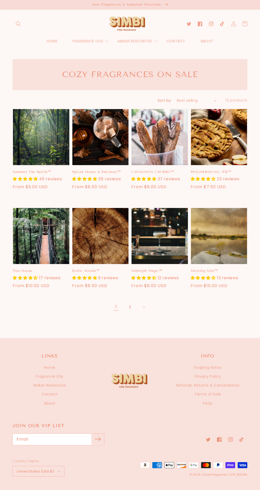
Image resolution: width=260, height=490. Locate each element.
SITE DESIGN (238, 475)
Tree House (22, 271)
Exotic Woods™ (86, 271)
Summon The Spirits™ (32, 172)
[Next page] (143, 307)
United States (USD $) (35, 471)
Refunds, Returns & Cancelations (207, 385)
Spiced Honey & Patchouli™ (96, 172)
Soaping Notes (207, 367)
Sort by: (165, 100)
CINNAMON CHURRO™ (152, 172)
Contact (50, 394)
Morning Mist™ (204, 271)
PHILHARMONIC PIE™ (211, 172)
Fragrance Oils (49, 376)
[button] (18, 23)
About (49, 403)
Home (49, 367)
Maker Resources (50, 385)
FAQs (208, 403)
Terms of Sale (207, 394)
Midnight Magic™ (146, 271)
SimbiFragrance (215, 475)
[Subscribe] (97, 439)
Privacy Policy (208, 376)
